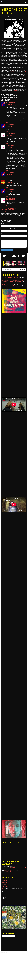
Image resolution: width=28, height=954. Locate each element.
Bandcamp (4, 880)
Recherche (22, 269)
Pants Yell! (12, 71)
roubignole (10, 102)
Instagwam (4, 886)
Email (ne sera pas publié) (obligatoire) (9, 228)
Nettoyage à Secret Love (7, 278)
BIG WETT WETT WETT (7, 284)
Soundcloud (4, 882)
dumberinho (10, 134)
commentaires (11, 16)
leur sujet (15, 90)
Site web (3, 233)
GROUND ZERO (11, 869)
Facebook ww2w (5, 884)
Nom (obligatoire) (5, 223)
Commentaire (4, 238)
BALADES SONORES (12, 867)
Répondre (8, 122)
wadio (3, 888)
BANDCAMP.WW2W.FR (6, 871)
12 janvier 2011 (4, 211)
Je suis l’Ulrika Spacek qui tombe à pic (10, 285)
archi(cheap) (4, 47)
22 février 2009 (9, 104)
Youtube (4, 902)
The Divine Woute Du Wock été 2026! (10, 277)
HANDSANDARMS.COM (9, 870)
